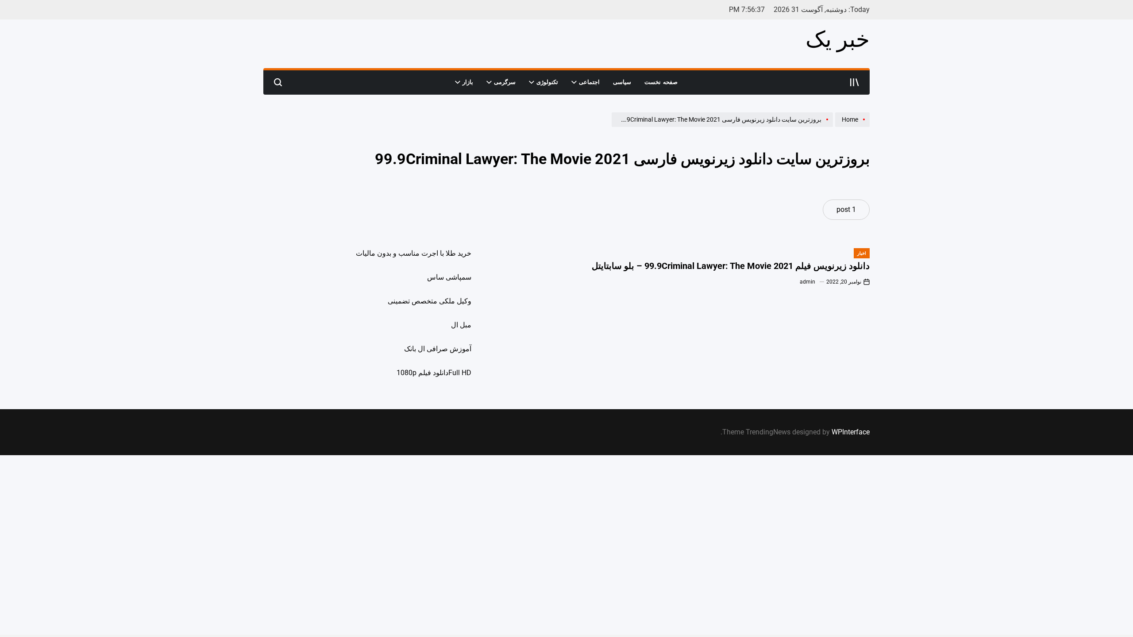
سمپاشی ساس (449, 277)
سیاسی (622, 82)
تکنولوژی (547, 82)
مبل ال (461, 325)
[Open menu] (855, 82)
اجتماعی (589, 82)
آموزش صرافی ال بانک (437, 349)
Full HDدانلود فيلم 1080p (434, 372)
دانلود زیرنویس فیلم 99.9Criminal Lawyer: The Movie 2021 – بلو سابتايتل (731, 266)
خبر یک (837, 39)
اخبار (861, 253)
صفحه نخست (661, 82)
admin (807, 282)
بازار (467, 82)
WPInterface (851, 432)
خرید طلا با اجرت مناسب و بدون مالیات (413, 253)
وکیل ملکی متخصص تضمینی (429, 301)
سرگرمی (505, 82)
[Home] (851, 126)
